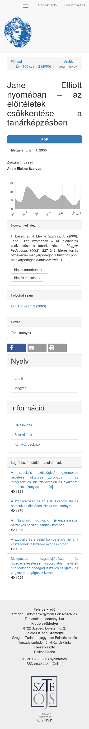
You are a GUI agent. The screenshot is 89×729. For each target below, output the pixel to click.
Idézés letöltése (26, 277)
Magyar (20, 387)
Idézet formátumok (28, 269)
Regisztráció (47, 5)
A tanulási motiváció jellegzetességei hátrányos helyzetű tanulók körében (44, 522)
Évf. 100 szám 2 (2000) (33, 66)
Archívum (71, 61)
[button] (16, 348)
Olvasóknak (23, 425)
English (19, 378)
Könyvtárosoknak (27, 444)
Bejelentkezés (74, 5)
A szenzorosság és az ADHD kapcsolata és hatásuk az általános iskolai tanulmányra (44, 503)
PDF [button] (44, 139)
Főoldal (16, 61)
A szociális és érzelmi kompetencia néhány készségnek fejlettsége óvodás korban (44, 541)
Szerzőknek (23, 434)
